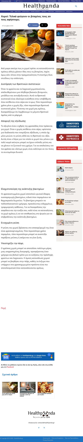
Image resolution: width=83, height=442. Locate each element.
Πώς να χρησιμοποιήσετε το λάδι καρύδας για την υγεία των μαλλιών (72, 179)
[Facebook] (39, 428)
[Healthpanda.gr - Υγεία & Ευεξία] (41, 6)
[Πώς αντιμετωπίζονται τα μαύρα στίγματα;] (60, 222)
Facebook (10, 367)
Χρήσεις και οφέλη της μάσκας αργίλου (71, 232)
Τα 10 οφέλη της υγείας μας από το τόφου (8, 394)
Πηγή (3, 308)
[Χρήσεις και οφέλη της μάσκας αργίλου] (60, 233)
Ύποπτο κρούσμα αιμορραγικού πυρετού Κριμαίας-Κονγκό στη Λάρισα (71, 47)
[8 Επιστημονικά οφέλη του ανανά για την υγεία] (60, 212)
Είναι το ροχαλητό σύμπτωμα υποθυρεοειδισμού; (70, 190)
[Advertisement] (27, 170)
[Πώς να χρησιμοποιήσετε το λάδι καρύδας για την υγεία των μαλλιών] (60, 178)
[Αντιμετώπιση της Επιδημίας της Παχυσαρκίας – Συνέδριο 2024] (60, 105)
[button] (76, 6)
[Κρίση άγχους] (60, 169)
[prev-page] (57, 115)
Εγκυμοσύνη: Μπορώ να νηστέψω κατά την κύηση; (27, 395)
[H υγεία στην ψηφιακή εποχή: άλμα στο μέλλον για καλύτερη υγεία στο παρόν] (60, 81)
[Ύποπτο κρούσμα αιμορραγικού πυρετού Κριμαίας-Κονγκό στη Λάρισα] (60, 46)
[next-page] (61, 115)
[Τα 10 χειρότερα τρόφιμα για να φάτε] (45, 387)
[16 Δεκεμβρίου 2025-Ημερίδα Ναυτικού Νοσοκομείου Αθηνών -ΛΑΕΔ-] (60, 33)
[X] (44, 428)
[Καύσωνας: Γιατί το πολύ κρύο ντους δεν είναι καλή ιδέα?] (60, 59)
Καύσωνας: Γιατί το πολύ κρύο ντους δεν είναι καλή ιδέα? (72, 60)
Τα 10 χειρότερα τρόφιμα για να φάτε (44, 394)
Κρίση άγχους (69, 167)
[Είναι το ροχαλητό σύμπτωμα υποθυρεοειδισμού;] (60, 190)
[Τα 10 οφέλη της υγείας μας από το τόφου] (10, 387)
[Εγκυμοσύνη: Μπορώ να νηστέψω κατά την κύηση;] (28, 387)
